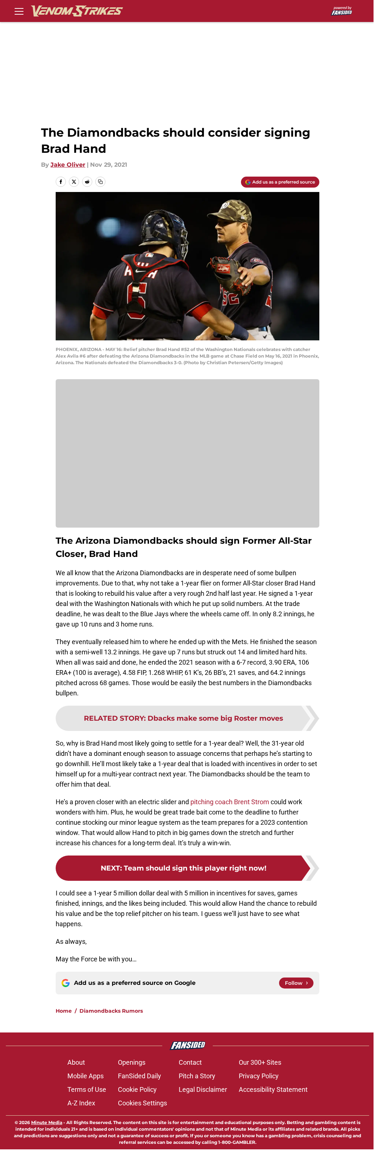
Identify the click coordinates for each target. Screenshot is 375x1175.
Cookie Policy (137, 1089)
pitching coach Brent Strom (229, 802)
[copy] (100, 182)
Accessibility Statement (273, 1089)
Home (64, 1011)
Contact (190, 1062)
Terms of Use (86, 1089)
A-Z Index (81, 1103)
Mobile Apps (85, 1076)
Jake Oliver (68, 164)
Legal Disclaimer (203, 1089)
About (76, 1062)
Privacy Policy (259, 1076)
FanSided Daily (139, 1076)
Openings (131, 1062)
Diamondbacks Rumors (111, 1011)
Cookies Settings (142, 1103)
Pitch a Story (197, 1076)
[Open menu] (19, 11)
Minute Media (46, 1122)
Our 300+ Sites (260, 1062)
